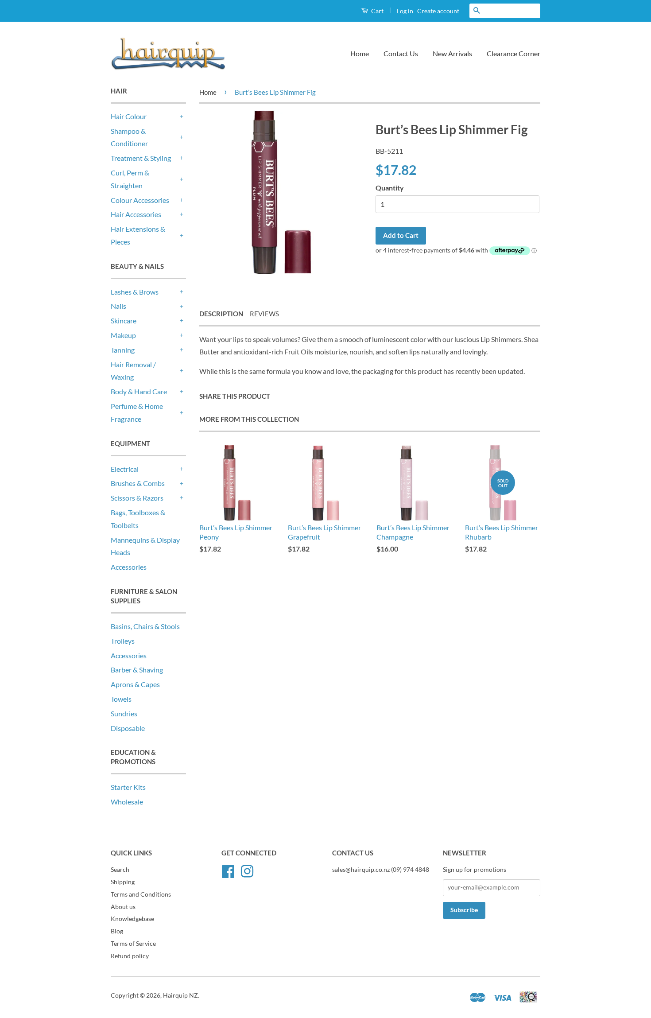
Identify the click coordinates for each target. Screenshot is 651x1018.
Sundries (124, 713)
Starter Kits (128, 787)
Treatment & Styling (141, 158)
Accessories (129, 567)
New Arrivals (452, 53)
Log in (405, 11)
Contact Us (401, 53)
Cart (377, 11)
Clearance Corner (513, 53)
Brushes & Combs (138, 483)
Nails (118, 306)
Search (120, 869)
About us (123, 906)
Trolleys (123, 641)
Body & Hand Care (139, 391)
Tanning (123, 350)
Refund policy (130, 956)
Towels (121, 699)
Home (359, 53)
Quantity (390, 187)
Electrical (125, 469)
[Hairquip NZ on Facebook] (228, 870)
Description (221, 314)
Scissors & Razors (137, 497)
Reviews (264, 314)
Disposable (128, 728)
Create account (438, 11)
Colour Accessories (140, 200)
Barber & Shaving (137, 669)
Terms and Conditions (141, 894)
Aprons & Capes (135, 684)
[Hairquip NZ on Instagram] (247, 870)
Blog (117, 931)
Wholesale (127, 801)
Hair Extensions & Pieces (138, 235)
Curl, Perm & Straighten (130, 179)
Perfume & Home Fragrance (137, 412)
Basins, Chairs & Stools (145, 626)
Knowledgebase (132, 918)
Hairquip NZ (180, 995)
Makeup (123, 335)
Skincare (123, 320)
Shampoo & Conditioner (129, 137)
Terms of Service (133, 943)
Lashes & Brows (135, 292)
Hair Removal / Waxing (133, 370)
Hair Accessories (136, 214)
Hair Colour (129, 116)
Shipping (123, 882)
